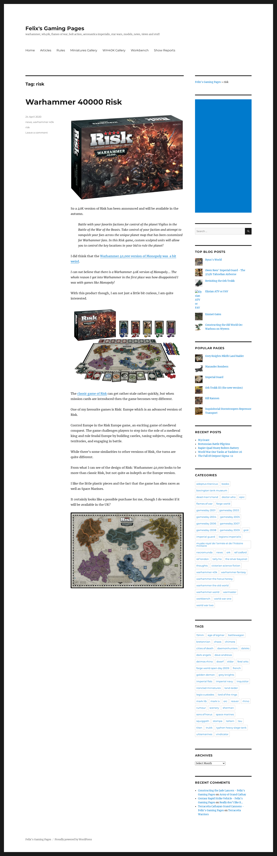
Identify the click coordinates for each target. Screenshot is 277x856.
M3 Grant (203, 440)
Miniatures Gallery (83, 50)
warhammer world (207, 592)
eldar (230, 661)
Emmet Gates (213, 314)
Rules (61, 50)
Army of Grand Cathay (233, 794)
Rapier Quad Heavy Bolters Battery (218, 448)
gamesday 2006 (206, 523)
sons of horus (204, 714)
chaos (217, 641)
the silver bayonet (236, 558)
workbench (203, 598)
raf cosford (240, 552)
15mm (200, 635)
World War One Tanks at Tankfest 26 (220, 452)
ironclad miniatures (208, 687)
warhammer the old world (212, 585)
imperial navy (224, 681)
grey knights (226, 674)
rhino (246, 701)
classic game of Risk (92, 393)
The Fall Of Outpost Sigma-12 (215, 456)
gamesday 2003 (229, 510)
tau (240, 720)
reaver (235, 701)
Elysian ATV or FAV (216, 291)
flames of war (204, 503)
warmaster (229, 592)
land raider (231, 687)
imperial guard (205, 536)
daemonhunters (227, 648)
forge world (223, 503)
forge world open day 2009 (212, 668)
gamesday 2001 (206, 510)
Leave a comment (36, 132)
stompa (217, 720)
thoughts (202, 565)
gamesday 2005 (230, 516)
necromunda (204, 552)
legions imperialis (230, 536)
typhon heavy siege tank (231, 727)
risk (27, 127)
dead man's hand (207, 497)
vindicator (222, 734)
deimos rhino (204, 661)
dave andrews (223, 654)
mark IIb (201, 701)
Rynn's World (213, 259)
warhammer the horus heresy (214, 578)
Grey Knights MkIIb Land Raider (224, 356)
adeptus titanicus (207, 483)
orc (225, 701)
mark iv (215, 701)
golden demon (205, 674)
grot (246, 530)
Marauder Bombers (216, 366)
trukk (209, 727)
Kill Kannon (212, 398)
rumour (201, 707)
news (28, 121)
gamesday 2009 (230, 530)
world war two (204, 605)
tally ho (217, 558)
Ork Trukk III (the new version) (224, 387)
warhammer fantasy (233, 572)
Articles (45, 50)
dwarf (220, 661)
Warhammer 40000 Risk (73, 102)
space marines (225, 714)
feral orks (242, 661)
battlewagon (236, 635)
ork (228, 552)
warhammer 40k (43, 121)
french (237, 668)
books (225, 483)
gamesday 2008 (206, 530)
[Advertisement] (224, 156)
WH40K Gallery (114, 50)
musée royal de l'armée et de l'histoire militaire (219, 544)
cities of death (204, 648)
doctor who (229, 497)
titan (199, 727)
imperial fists (204, 681)
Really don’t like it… (231, 802)
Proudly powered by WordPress (73, 839)
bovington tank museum (211, 490)
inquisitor (243, 681)
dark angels (203, 654)
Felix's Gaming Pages (54, 28)
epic (242, 497)
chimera (230, 641)
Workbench (140, 50)
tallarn (230, 720)
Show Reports (164, 50)
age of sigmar (216, 635)
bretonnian (203, 641)
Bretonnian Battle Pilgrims (214, 444)
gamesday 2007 (230, 523)
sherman (228, 707)
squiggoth (202, 720)
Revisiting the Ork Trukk (220, 281)
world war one (222, 598)
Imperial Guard (214, 377)
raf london (202, 558)
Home (30, 50)
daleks (245, 648)
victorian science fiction (225, 565)
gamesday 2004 (206, 516)
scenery (214, 707)
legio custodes (205, 694)
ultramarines (204, 734)
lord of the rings (227, 694)
